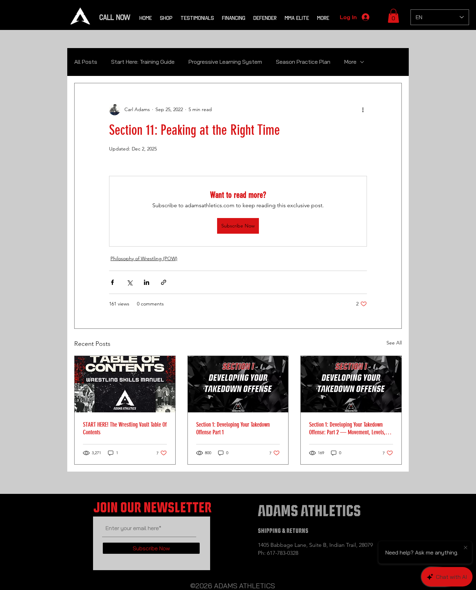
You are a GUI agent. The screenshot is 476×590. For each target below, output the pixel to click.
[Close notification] (465, 548)
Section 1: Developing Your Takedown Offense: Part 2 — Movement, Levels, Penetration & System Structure (347, 428)
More (350, 61)
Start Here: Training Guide (143, 61)
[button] (393, 16)
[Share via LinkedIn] (146, 282)
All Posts (85, 61)
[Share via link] (163, 282)
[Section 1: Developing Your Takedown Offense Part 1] (238, 384)
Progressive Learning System (225, 61)
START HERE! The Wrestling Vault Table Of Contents (125, 428)
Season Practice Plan (303, 61)
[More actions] (363, 110)
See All (394, 343)
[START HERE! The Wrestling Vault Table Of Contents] (125, 384)
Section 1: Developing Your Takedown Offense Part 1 (233, 428)
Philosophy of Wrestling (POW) (143, 258)
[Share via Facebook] (112, 282)
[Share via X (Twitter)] (129, 282)
